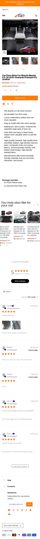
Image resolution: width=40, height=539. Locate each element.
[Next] (36, 37)
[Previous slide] (34, 204)
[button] (36, 15)
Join (29, 504)
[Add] (16, 90)
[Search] (37, 10)
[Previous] (3, 37)
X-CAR (4, 531)
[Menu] (3, 15)
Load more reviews (20, 466)
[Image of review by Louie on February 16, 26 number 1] (6, 325)
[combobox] (18, 10)
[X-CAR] (20, 15)
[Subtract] (5, 90)
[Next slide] (37, 204)
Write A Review (20, 281)
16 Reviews (15, 86)
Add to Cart (20, 98)
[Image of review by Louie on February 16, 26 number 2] (16, 325)
